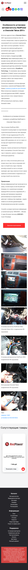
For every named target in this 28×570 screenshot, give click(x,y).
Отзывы (14, 517)
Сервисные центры (14, 533)
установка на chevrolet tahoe (9, 417)
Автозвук (14, 500)
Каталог (14, 493)
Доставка (14, 539)
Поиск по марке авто (14, 523)
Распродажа (14, 506)
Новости (14, 519)
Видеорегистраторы (14, 498)
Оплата (14, 537)
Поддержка (14, 528)
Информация (14, 511)
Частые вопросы (14, 535)
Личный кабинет (14, 541)
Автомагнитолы (14, 496)
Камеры (14, 502)
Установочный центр (14, 531)
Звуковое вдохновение (14, 225)
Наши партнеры (14, 521)
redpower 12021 (5, 415)
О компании (14, 515)
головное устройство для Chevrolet (15, 88)
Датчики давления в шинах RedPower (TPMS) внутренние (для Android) (14, 457)
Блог (14, 513)
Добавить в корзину (23, 469)
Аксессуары (14, 504)
